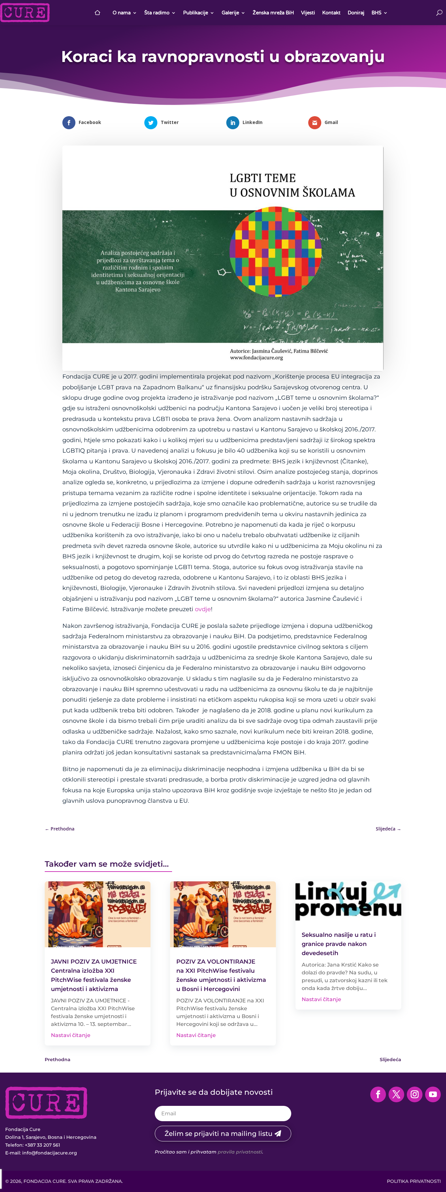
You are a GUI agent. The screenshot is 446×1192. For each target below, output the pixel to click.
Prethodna (58, 1059)
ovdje (203, 609)
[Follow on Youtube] (433, 1094)
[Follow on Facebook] (378, 1094)
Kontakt (331, 13)
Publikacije (195, 13)
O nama (122, 13)
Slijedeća (390, 1059)
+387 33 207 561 (42, 1145)
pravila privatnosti (240, 1152)
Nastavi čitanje (70, 1035)
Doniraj (356, 13)
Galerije (230, 13)
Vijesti (308, 13)
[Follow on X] (396, 1094)
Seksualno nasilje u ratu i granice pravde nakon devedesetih (339, 944)
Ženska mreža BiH (273, 13)
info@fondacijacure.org (49, 1153)
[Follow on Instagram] (414, 1094)
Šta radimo (156, 13)
